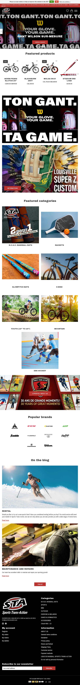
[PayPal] (33, 682)
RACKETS (59, 245)
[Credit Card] (30, 682)
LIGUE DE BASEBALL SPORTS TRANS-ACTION (56, 656)
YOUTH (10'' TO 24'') (20, 329)
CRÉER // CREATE (40, 42)
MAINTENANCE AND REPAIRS (18, 569)
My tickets (5, 637)
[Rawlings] (65, 436)
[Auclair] (14, 426)
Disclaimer (44, 637)
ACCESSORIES (46, 620)
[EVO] (65, 426)
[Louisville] (31, 436)
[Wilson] (48, 445)
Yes (52, 2)
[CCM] (31, 426)
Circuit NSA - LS (46, 623)
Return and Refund (47, 644)
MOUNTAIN (59, 329)
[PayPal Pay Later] (36, 682)
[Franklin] (14, 436)
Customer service (46, 650)
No (57, 2)
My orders (5, 634)
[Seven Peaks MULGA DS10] (49, 67)
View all (40, 584)
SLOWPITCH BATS (20, 287)
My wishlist (5, 641)
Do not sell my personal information (52, 659)
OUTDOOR (44, 611)
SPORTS (44, 605)
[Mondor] (48, 436)
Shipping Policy (46, 647)
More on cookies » (64, 2)
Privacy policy (45, 641)
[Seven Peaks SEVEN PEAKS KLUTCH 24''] (10, 67)
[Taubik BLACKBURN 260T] (30, 67)
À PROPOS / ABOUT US (40, 393)
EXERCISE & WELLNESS (49, 614)
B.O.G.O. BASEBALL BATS (20, 245)
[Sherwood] (31, 445)
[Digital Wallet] (41, 682)
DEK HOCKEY (40, 371)
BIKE (42, 608)
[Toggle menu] (76, 11)
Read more (5, 520)
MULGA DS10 (50, 79)
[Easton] (48, 426)
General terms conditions (49, 634)
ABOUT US (44, 631)
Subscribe (49, 668)
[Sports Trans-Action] (6, 11)
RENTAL (6, 511)
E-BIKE (59, 287)
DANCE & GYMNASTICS (49, 617)
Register (5, 631)
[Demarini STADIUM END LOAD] (69, 67)
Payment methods (47, 653)
